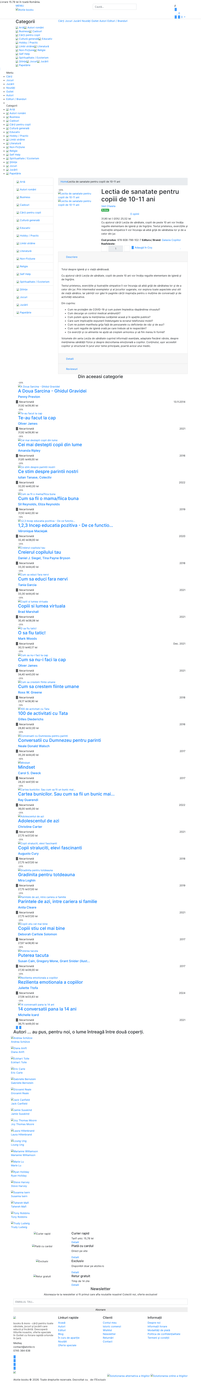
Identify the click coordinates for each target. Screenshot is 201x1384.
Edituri (62, 1330)
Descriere (71, 256)
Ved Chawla (108, 206)
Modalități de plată (159, 1330)
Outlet (95, 20)
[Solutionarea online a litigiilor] (169, 1375)
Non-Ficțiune (26, 50)
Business (23, 31)
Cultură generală (28, 38)
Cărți (61, 20)
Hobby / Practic (28, 42)
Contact (107, 1341)
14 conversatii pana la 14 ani (47, 1009)
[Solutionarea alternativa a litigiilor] (129, 1375)
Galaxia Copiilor (171, 240)
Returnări (108, 1337)
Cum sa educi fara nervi (43, 579)
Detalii (69, 358)
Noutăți (86, 20)
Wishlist (107, 1330)
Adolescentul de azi (38, 820)
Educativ (46, 38)
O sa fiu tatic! (32, 632)
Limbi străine (26, 46)
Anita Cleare (27, 907)
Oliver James (28, 423)
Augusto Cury (28, 853)
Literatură (43, 46)
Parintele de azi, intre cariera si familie (57, 901)
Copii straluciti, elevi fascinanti (50, 847)
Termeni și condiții (158, 1337)
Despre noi (154, 1322)
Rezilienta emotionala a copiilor (50, 982)
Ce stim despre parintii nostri (48, 471)
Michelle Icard (28, 1015)
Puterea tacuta (33, 955)
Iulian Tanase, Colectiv (35, 477)
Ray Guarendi (28, 800)
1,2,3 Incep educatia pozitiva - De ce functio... (65, 525)
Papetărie (24, 65)
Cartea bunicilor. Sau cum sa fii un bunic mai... (66, 794)
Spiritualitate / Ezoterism (33, 57)
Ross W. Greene (30, 692)
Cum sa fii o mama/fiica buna (48, 498)
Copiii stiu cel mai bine (41, 928)
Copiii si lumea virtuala (41, 606)
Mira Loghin (26, 880)
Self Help (24, 53)
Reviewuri (71, 369)
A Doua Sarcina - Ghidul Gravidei (52, 391)
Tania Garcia (27, 585)
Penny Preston (29, 397)
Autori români (35, 27)
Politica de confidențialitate (164, 1334)
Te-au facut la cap (37, 417)
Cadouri (37, 31)
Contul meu (110, 1322)
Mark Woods (27, 638)
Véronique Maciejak (32, 531)
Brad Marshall (28, 612)
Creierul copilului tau (39, 552)
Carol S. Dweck (29, 773)
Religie (41, 50)
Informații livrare (157, 1326)
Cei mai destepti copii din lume (50, 444)
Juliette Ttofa (28, 988)
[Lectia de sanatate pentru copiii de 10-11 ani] (78, 195)
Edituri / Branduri (117, 20)
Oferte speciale (67, 1345)
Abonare (100, 1309)
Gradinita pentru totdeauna (46, 874)
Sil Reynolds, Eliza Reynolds (39, 504)
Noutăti (62, 1341)
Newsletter (109, 1334)
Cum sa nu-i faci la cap (42, 659)
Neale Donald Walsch (34, 746)
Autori (103, 20)
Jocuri (33, 61)
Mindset (26, 767)
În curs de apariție (68, 1337)
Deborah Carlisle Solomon (37, 934)
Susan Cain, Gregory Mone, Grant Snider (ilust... (54, 961)
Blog (60, 1334)
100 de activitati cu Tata (43, 713)
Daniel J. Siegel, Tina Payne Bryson (44, 558)
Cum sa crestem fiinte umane (48, 686)
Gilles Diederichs (30, 719)
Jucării (44, 61)
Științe (22, 61)
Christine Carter (30, 827)
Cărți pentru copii (29, 35)
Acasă (61, 1322)
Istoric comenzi (112, 1326)
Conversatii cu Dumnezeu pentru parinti (59, 740)
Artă (21, 27)
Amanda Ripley (29, 450)
